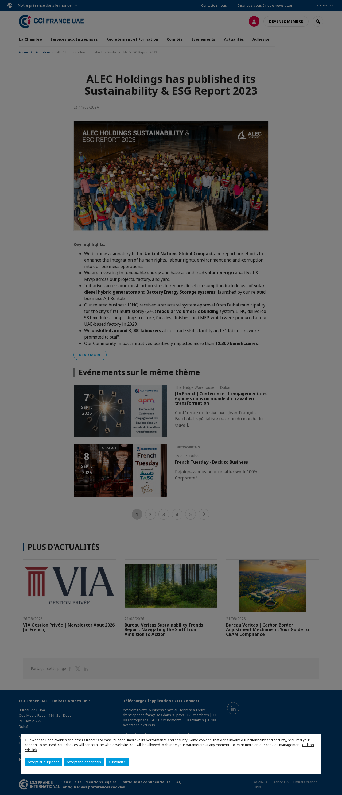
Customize (117, 761)
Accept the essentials (84, 761)
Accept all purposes (43, 761)
